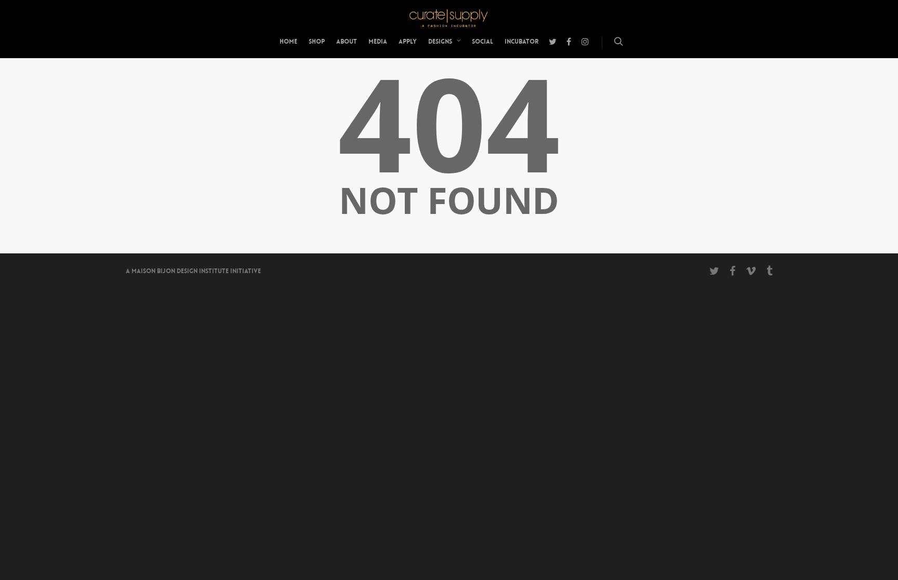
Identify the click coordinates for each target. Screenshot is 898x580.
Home (288, 41)
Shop (317, 41)
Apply (408, 41)
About (346, 41)
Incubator (521, 41)
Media (377, 41)
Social (482, 41)
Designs (440, 41)
